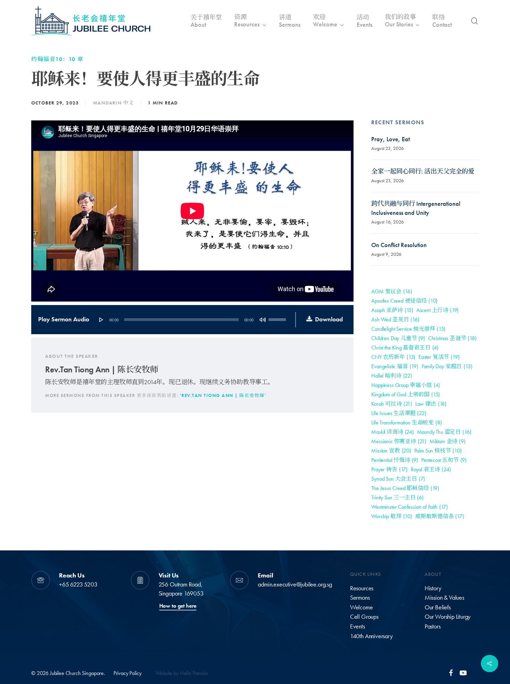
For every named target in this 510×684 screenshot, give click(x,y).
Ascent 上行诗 (437, 310)
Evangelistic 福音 (394, 366)
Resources (361, 588)
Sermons (360, 597)
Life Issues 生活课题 (398, 413)
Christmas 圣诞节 (452, 338)
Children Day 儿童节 (398, 338)
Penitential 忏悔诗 (394, 460)
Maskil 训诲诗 (392, 432)
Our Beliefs (438, 607)
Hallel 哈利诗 (391, 375)
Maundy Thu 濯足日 (444, 432)
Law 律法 (431, 403)
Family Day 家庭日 (447, 366)
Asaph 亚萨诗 (392, 310)
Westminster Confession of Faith (409, 506)
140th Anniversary (371, 636)
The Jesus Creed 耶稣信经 (405, 488)
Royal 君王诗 (431, 469)
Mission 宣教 (391, 450)
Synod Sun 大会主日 (398, 478)
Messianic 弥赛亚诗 (398, 441)
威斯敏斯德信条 (439, 516)
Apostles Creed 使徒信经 (404, 300)
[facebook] (451, 672)
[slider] (278, 317)
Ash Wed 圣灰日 (395, 319)
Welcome (361, 607)
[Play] (101, 319)
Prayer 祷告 (389, 469)
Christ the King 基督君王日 (405, 347)
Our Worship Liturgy (448, 617)
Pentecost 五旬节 (444, 460)
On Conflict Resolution (399, 245)
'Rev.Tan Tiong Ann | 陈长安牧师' (223, 395)
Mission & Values (444, 597)
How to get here (178, 605)
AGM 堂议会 (391, 291)
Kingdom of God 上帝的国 (405, 394)
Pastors (433, 626)
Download (329, 319)
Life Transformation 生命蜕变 (406, 422)
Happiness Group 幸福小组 (405, 385)
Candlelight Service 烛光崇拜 (408, 328)
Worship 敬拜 (391, 516)
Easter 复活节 (438, 357)
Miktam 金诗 (448, 441)
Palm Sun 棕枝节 (438, 450)
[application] (192, 319)
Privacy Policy (127, 673)
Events (357, 626)
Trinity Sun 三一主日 (397, 497)
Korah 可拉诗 (391, 403)
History (433, 588)
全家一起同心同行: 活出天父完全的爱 (422, 171)
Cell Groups (364, 617)
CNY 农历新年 (393, 357)
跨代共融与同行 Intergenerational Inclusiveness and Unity (415, 208)
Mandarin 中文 (113, 103)
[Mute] (263, 319)
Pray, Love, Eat (390, 139)
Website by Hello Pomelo (181, 673)
